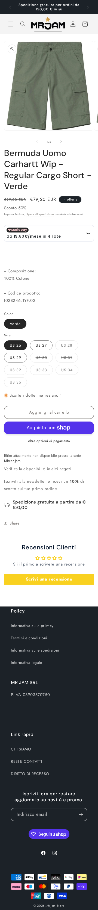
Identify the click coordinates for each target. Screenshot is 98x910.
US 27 (41, 345)
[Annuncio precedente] (10, 7)
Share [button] (15, 523)
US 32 (18, 371)
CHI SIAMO (21, 749)
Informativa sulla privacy (32, 625)
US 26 (15, 345)
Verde (15, 323)
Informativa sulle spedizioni (35, 650)
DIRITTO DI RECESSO (30, 773)
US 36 (18, 383)
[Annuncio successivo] (88, 7)
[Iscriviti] (81, 814)
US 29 (15, 357)
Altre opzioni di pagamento (49, 440)
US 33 (44, 371)
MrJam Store (56, 905)
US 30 (44, 359)
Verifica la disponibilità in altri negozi (38, 469)
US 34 (69, 371)
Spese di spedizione (40, 214)
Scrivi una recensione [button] (49, 579)
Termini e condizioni (29, 638)
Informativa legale (26, 662)
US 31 (69, 359)
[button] (11, 24)
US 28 (69, 346)
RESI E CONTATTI (26, 761)
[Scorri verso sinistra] (37, 142)
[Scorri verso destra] (61, 142)
